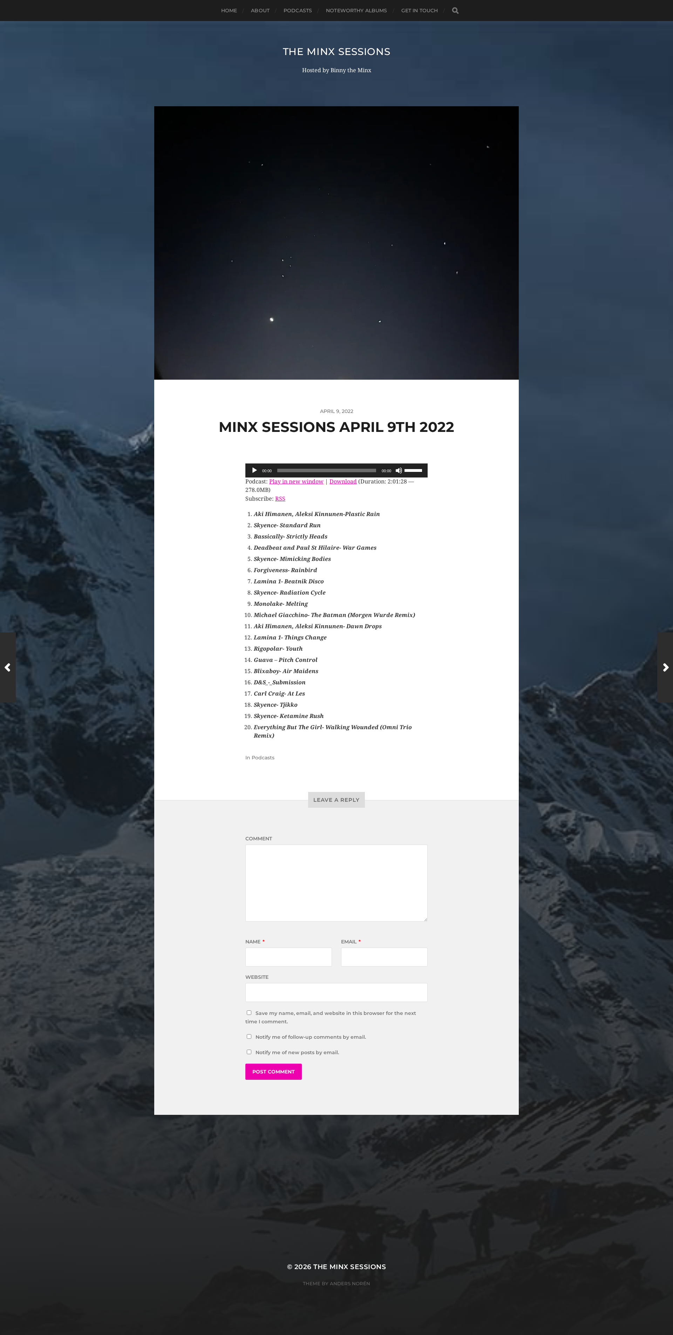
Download (343, 481)
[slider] (414, 469)
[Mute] (398, 470)
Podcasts (298, 10)
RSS (280, 498)
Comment (258, 838)
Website (256, 977)
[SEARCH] (455, 10)
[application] (336, 470)
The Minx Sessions (336, 51)
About (260, 10)
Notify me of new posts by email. (297, 1052)
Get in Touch (419, 10)
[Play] (254, 470)
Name (255, 941)
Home (229, 10)
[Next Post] (665, 667)
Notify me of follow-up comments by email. (311, 1037)
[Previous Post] (8, 667)
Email (351, 941)
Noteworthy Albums (356, 10)
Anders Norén (350, 1283)
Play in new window (296, 481)
